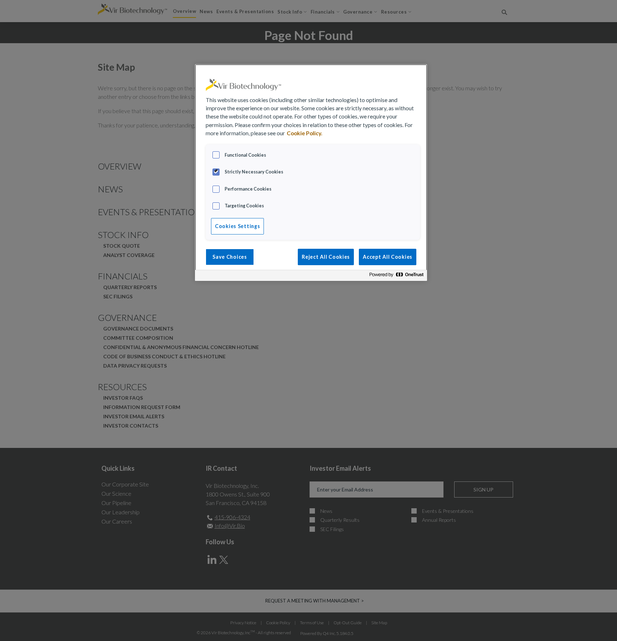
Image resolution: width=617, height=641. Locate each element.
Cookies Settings (237, 226)
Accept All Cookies (387, 257)
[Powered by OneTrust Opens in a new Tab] (396, 276)
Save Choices (229, 257)
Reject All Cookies (326, 257)
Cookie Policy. (304, 133)
